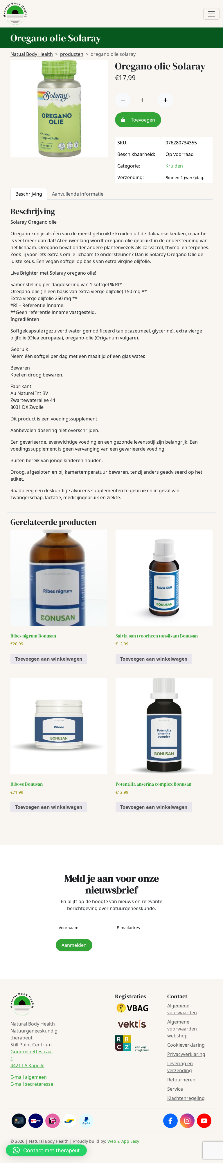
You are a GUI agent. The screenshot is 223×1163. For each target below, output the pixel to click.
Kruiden (174, 166)
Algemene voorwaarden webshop (182, 1029)
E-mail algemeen (28, 1077)
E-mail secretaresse (31, 1084)
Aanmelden (74, 945)
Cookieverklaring (186, 1045)
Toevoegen (142, 120)
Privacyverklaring (186, 1054)
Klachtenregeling (186, 1098)
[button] (46, 1150)
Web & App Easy (123, 1141)
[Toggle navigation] (211, 14)
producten (71, 54)
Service (175, 1089)
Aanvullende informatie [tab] (77, 194)
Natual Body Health (31, 54)
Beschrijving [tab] (28, 194)
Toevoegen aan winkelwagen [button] (48, 659)
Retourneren (181, 1079)
